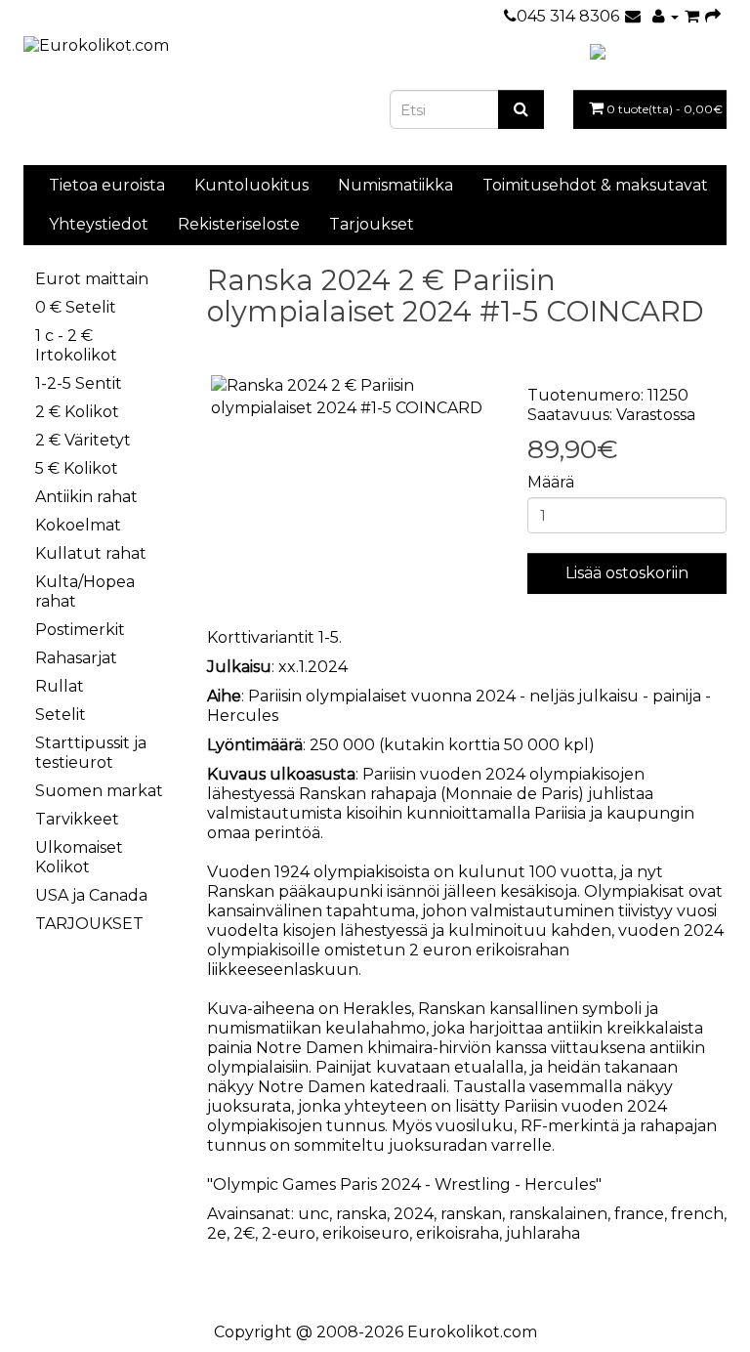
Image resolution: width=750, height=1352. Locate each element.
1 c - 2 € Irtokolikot (76, 345)
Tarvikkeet (77, 819)
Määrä (550, 482)
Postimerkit (80, 629)
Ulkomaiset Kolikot (79, 857)
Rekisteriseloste (239, 224)
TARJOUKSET (89, 923)
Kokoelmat (78, 525)
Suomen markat (99, 791)
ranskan (471, 1213)
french (697, 1213)
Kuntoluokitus (251, 185)
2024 (414, 1213)
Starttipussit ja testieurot (90, 753)
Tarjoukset (371, 224)
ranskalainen (558, 1213)
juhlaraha (543, 1233)
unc (313, 1213)
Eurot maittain (91, 279)
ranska (361, 1213)
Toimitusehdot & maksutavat (595, 185)
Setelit (60, 714)
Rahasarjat (76, 658)
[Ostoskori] (692, 16)
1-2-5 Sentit (78, 383)
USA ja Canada (91, 895)
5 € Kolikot (76, 468)
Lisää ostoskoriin (626, 573)
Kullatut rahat (90, 553)
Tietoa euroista (107, 185)
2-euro (288, 1233)
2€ (244, 1233)
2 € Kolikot (77, 411)
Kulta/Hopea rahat (85, 591)
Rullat (59, 686)
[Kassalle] (713, 16)
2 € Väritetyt (83, 440)
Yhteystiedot (98, 224)
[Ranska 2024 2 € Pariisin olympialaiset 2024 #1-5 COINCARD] (352, 397)
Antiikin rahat (86, 496)
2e (217, 1233)
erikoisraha (457, 1233)
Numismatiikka (395, 185)
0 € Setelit (75, 307)
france (639, 1213)
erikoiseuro (365, 1233)
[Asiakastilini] (665, 16)
